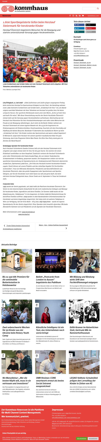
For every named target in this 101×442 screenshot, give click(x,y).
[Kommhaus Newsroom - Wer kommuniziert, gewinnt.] (24, 8)
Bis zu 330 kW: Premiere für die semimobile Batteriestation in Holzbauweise (15, 281)
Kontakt (4, 1)
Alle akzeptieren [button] (81, 438)
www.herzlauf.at (24, 214)
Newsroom (6, 16)
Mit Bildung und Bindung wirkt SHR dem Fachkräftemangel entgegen (84, 280)
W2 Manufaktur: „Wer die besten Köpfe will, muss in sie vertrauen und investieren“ (16, 381)
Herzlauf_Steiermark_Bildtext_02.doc (85, 65)
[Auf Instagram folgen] (73, 16)
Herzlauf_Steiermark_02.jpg (82, 62)
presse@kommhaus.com (81, 55)
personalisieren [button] (93, 438)
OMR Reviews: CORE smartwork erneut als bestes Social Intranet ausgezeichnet (50, 382)
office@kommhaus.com (59, 417)
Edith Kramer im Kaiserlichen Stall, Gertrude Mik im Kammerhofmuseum (84, 330)
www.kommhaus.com (73, 417)
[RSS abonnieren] (76, 16)
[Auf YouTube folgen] (83, 16)
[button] (79, 25)
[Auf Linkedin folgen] (79, 16)
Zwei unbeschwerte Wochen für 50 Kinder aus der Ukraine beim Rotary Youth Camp (16, 331)
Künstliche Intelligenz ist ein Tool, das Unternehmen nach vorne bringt (50, 330)
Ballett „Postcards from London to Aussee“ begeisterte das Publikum (48, 280)
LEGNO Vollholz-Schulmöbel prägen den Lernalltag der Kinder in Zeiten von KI (84, 381)
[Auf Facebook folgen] (70, 16)
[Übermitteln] (98, 8)
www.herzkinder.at (28, 212)
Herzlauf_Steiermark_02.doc (82, 67)
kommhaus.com (93, 16)
